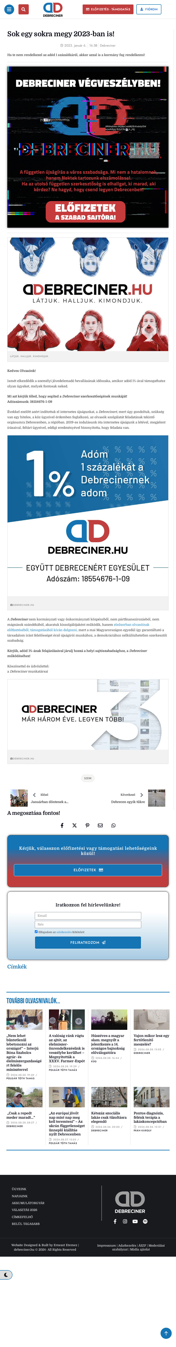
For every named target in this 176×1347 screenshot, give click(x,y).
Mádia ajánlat (140, 1249)
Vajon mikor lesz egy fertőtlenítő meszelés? (151, 1040)
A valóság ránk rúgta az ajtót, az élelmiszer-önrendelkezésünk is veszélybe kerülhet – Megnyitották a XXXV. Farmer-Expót (67, 1048)
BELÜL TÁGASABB (26, 1224)
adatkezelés (64, 932)
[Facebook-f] (115, 1221)
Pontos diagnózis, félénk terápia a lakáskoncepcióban (150, 1117)
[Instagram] (125, 1221)
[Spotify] (145, 1221)
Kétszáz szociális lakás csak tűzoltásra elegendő (109, 1117)
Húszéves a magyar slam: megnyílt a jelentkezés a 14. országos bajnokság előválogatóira (108, 1044)
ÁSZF (142, 1245)
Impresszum (106, 1245)
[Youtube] (135, 1221)
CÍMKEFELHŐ (22, 1217)
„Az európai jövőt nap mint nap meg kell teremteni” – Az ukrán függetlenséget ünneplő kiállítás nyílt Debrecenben (67, 1123)
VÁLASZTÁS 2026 (24, 1210)
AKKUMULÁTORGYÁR (28, 1203)
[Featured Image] (24, 1019)
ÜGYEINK (19, 1189)
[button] (108, 9)
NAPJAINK (19, 1196)
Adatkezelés (127, 1245)
